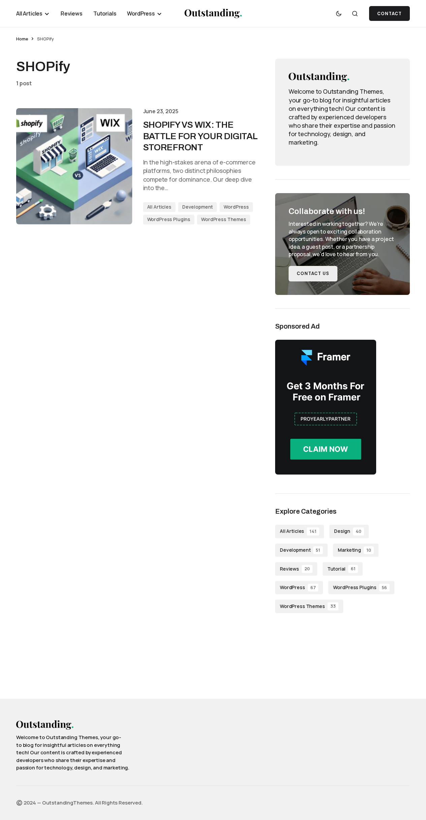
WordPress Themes (223, 219)
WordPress (236, 207)
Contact (389, 14)
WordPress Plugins (169, 219)
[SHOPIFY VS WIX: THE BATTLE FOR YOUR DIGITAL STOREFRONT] (74, 166)
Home (22, 39)
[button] (339, 13)
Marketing (354, 550)
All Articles (159, 207)
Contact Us (313, 273)
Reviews (295, 569)
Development (197, 207)
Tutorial (341, 569)
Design (347, 531)
